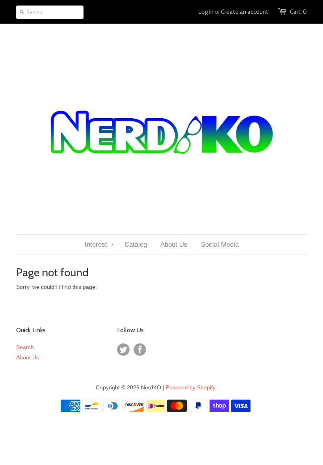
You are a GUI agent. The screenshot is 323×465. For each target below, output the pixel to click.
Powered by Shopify (190, 387)
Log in (206, 11)
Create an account (244, 11)
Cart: (298, 11)
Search (25, 347)
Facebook (140, 349)
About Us (27, 357)
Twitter (123, 349)
